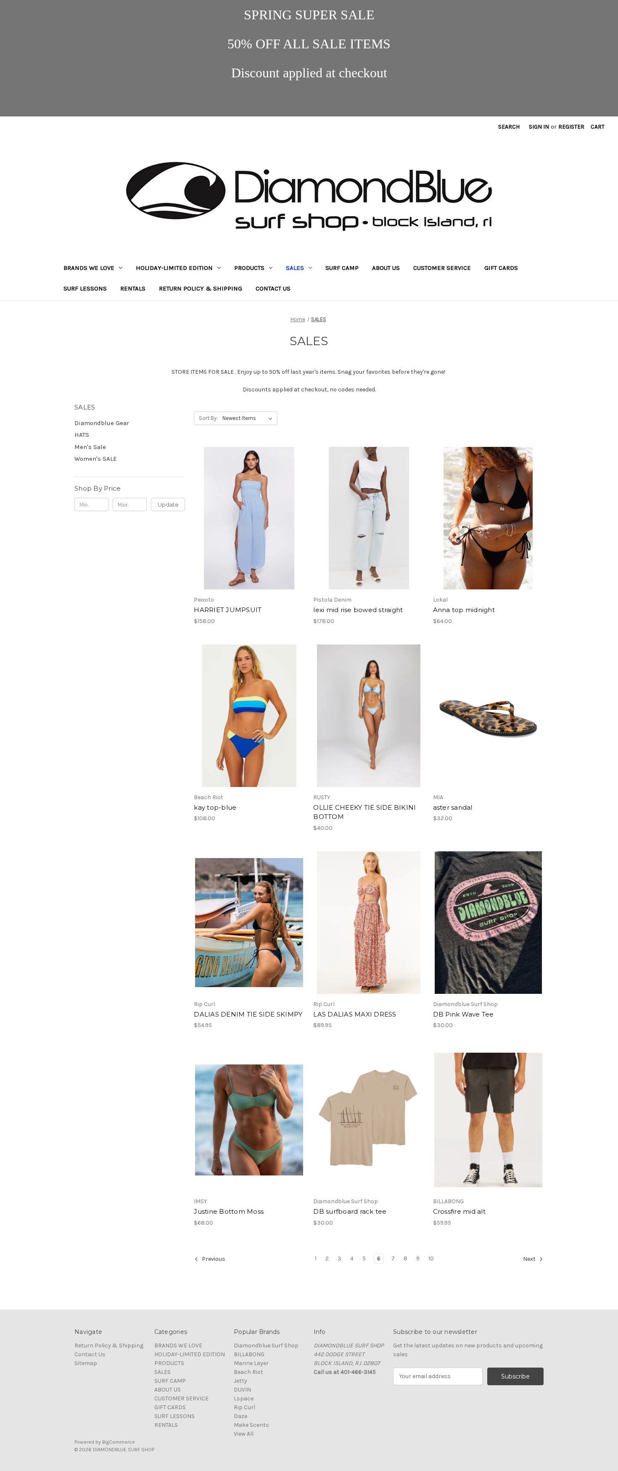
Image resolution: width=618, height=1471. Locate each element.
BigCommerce (118, 1442)
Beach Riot (248, 1372)
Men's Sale (90, 447)
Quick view (242, 503)
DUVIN (242, 1389)
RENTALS (132, 288)
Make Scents (251, 1425)
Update (168, 504)
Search (509, 126)
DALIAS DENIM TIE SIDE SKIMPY (248, 1014)
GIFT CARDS (501, 268)
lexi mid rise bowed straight (358, 610)
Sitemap (85, 1363)
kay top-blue (215, 807)
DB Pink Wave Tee (463, 1014)
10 (431, 1258)
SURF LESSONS (85, 288)
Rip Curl (244, 1407)
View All (244, 1433)
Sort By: (208, 418)
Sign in (539, 126)
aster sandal (453, 807)
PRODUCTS (249, 268)
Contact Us (273, 288)
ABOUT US (386, 268)
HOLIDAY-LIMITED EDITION (174, 268)
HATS (81, 434)
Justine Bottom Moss (229, 1211)
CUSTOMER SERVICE (442, 268)
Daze (240, 1416)
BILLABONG (249, 1354)
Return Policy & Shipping (200, 288)
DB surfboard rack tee (349, 1211)
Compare (246, 518)
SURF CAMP (342, 268)
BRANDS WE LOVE (88, 268)
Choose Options (249, 533)
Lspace (244, 1398)
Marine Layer (251, 1363)
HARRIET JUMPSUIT (227, 610)
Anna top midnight (464, 610)
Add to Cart (488, 533)
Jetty (240, 1380)
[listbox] (249, 418)
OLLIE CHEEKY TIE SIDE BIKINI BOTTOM (364, 812)
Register (571, 126)
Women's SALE (95, 458)
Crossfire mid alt (459, 1211)
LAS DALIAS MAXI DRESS (354, 1014)
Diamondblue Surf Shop (266, 1345)
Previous (213, 1258)
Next (530, 1258)
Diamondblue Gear (101, 423)
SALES (295, 268)
